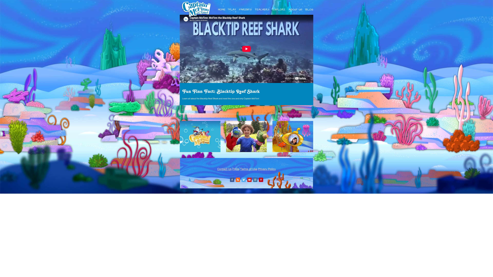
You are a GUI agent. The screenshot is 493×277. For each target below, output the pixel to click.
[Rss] (238, 180)
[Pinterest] (261, 180)
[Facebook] (232, 180)
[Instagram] (255, 180)
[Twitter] (243, 180)
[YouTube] (249, 180)
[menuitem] (223, 9)
